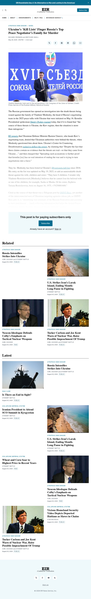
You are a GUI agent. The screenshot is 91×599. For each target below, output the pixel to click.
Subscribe (83, 10)
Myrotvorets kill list (61, 167)
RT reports (13, 135)
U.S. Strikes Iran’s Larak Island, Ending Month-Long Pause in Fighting (61, 285)
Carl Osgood (7, 259)
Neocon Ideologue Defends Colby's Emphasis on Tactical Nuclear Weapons (17, 336)
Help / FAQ (38, 18)
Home (4, 18)
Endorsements (25, 18)
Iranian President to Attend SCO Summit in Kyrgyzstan (18, 410)
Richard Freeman (15, 37)
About (12, 18)
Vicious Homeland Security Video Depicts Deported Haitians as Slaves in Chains (63, 513)
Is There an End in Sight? (16, 394)
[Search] (6, 10)
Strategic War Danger (17, 26)
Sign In (58, 229)
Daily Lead (6, 391)
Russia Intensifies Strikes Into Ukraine (13, 254)
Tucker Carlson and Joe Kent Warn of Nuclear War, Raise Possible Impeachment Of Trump (66, 336)
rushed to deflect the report (35, 146)
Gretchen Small (32, 37)
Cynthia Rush (52, 519)
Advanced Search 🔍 (54, 18)
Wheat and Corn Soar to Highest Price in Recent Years (19, 461)
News (31, 26)
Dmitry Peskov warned (40, 121)
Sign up (46, 585)
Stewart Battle (22, 259)
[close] (88, 2)
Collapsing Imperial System (13, 406)
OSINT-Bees (65, 192)
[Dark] (3, 10)
